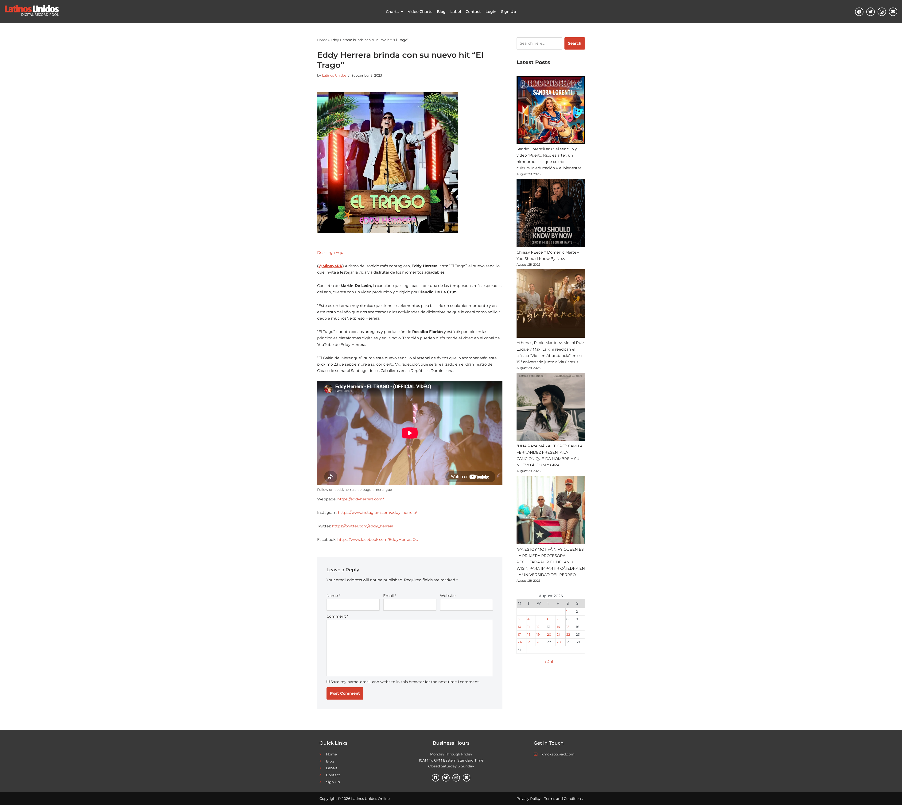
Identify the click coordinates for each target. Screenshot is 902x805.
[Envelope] (893, 12)
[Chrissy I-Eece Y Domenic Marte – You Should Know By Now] (551, 214)
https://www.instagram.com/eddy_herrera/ (377, 512)
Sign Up (508, 11)
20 (549, 634)
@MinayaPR (330, 266)
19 (538, 634)
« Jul (549, 661)
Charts (392, 11)
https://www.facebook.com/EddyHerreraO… (377, 539)
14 (558, 627)
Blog (441, 11)
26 (538, 642)
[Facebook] (859, 12)
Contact (473, 11)
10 (519, 627)
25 (529, 642)
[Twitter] (870, 12)
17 (519, 634)
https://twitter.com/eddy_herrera (362, 526)
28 (559, 642)
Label (455, 11)
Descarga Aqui (330, 252)
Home (322, 40)
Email (389, 595)
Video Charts (420, 11)
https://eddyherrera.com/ (360, 499)
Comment (337, 616)
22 (568, 634)
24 (520, 642)
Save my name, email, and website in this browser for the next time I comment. (405, 682)
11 (528, 627)
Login (491, 11)
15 (567, 627)
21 (558, 634)
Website (448, 595)
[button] (394, 12)
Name (333, 595)
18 (529, 634)
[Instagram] (882, 12)
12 (538, 627)
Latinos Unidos (334, 75)
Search (574, 43)
